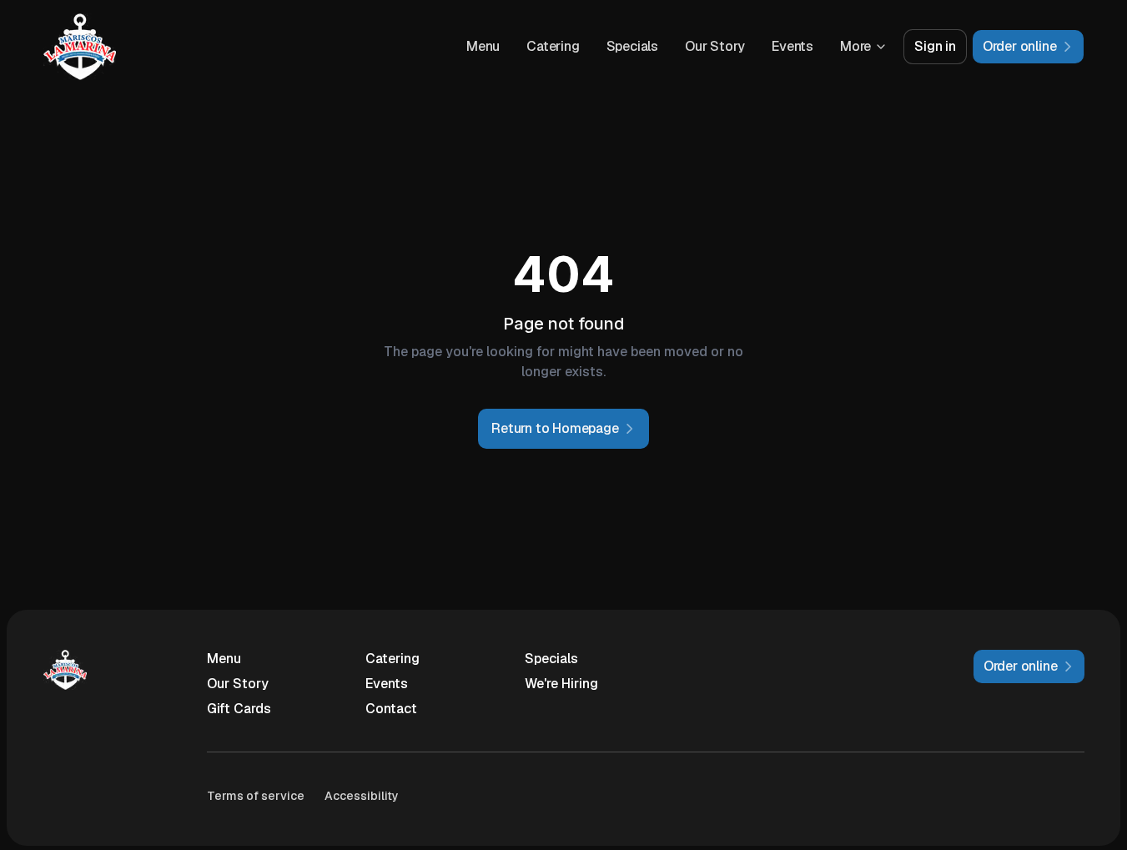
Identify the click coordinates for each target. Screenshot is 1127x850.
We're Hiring (561, 683)
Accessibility (362, 795)
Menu (483, 46)
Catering (552, 46)
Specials (632, 46)
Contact (391, 708)
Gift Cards (239, 708)
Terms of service (255, 795)
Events (792, 46)
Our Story (715, 46)
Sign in (935, 46)
